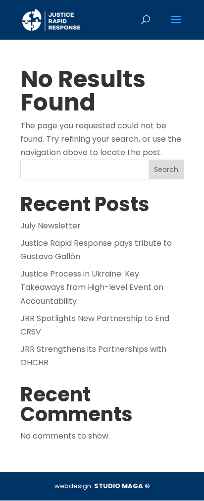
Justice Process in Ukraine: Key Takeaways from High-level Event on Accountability (91, 287)
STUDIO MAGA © (122, 486)
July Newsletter (50, 225)
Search (166, 169)
